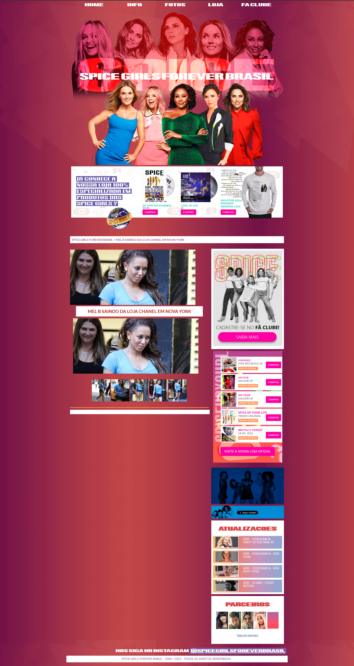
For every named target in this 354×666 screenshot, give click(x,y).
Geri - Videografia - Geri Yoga (261, 555)
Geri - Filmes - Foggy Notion (258, 584)
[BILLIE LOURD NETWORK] (248, 628)
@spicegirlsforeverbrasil (238, 651)
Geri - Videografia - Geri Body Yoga (261, 570)
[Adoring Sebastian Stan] (235, 628)
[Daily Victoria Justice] (222, 628)
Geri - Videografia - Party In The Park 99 (258, 540)
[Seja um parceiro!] (273, 628)
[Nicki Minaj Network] (260, 628)
